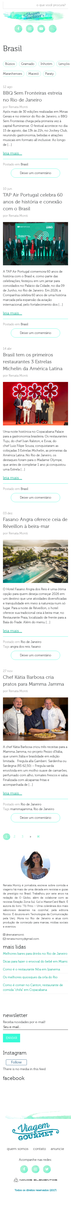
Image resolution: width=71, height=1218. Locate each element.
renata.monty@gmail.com (22, 938)
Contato (39, 1149)
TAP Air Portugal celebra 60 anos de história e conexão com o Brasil (33, 201)
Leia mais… (12, 153)
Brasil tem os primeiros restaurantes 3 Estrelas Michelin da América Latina (33, 361)
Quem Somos (17, 1149)
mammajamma (21, 809)
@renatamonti (14, 934)
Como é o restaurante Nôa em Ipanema (31, 969)
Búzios (10, 64)
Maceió (33, 74)
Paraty (49, 74)
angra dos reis (20, 646)
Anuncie (57, 1149)
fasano (36, 646)
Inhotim (46, 64)
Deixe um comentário (35, 173)
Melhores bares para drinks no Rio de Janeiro (35, 953)
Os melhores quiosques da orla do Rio (30, 977)
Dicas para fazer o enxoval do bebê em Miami (35, 961)
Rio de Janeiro (31, 642)
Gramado (27, 64)
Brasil (24, 164)
